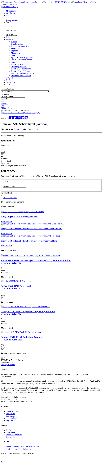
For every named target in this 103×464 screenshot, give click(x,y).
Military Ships (6, 108)
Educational (15, 48)
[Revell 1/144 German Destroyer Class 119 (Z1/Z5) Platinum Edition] (31, 255)
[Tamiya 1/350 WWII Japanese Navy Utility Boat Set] (25, 306)
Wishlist (12, 13)
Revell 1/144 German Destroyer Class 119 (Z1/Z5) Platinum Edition (36, 260)
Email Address (9, 186)
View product (6, 221)
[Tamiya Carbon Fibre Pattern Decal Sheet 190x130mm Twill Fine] (31, 236)
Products (9, 39)
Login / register (12, 20)
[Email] (26, 118)
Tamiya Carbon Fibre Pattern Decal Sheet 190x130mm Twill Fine (29, 241)
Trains (13, 62)
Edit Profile (10, 414)
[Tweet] (15, 118)
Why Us (9, 78)
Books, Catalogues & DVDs (22, 73)
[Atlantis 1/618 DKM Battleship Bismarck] (21, 332)
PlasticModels (11, 35)
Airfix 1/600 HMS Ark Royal (16, 286)
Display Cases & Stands (20, 71)
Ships (13, 55)
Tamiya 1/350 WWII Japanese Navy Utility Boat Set (28, 311)
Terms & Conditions (14, 435)
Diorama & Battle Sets (20, 46)
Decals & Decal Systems (21, 69)
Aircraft (14, 42)
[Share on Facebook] (11, 118)
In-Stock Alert (6, 163)
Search (4, 99)
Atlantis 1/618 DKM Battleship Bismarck (22, 337)
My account (10, 11)
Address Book (11, 418)
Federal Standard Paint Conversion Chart (22, 447)
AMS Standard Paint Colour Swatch (20, 449)
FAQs (8, 80)
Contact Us (10, 82)
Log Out (9, 420)
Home (8, 37)
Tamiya (17, 129)
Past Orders (10, 416)
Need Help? (11, 432)
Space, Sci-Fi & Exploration (22, 57)
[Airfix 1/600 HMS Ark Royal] (16, 281)
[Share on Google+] (18, 118)
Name (5, 181)
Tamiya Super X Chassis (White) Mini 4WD (19, 216)
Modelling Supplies (19, 66)
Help (8, 15)
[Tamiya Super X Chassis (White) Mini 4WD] (22, 212)
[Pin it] (22, 118)
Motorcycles (16, 53)
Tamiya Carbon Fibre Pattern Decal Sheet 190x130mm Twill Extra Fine (31, 229)
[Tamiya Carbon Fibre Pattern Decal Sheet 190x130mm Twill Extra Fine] (33, 224)
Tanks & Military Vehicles (21, 60)
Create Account (12, 411)
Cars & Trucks (17, 44)
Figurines (14, 51)
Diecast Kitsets (17, 64)
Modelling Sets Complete (21, 75)
